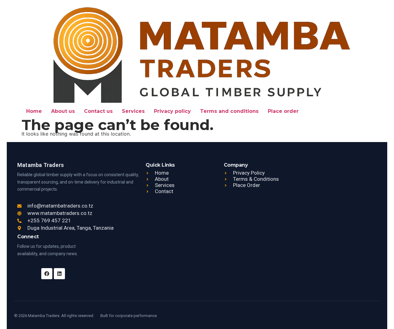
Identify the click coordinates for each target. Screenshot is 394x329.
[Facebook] (46, 273)
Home (34, 111)
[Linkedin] (59, 273)
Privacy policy (172, 111)
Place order (283, 111)
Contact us (98, 111)
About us (63, 111)
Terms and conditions (229, 111)
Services (133, 111)
